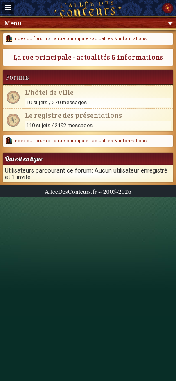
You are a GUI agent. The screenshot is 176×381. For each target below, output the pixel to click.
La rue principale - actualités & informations (99, 38)
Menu (12, 23)
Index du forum (29, 38)
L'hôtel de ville (49, 92)
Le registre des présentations (73, 115)
